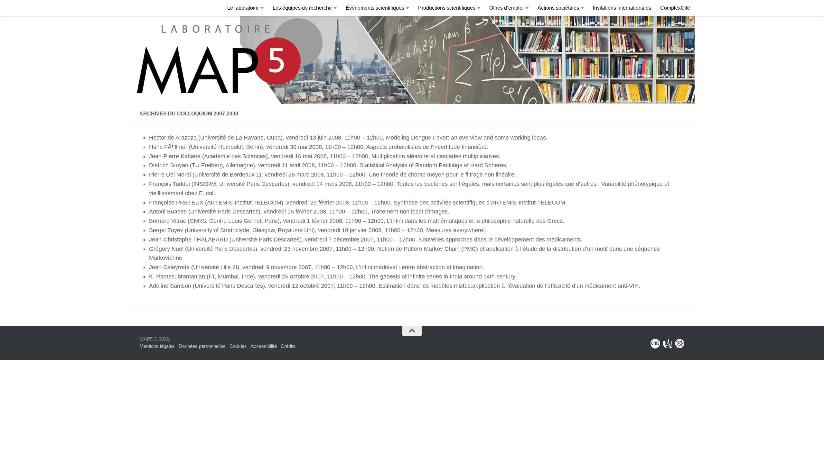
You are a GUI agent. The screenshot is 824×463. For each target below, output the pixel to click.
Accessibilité (263, 346)
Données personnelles (202, 346)
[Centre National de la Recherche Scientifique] (655, 344)
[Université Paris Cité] (667, 344)
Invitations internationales (622, 8)
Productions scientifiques (446, 8)
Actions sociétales (558, 8)
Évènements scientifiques (375, 8)
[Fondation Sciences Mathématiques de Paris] (680, 344)
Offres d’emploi (506, 8)
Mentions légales (157, 346)
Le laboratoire (243, 8)
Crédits (288, 346)
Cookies (238, 346)
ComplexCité (675, 8)
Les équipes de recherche (302, 8)
